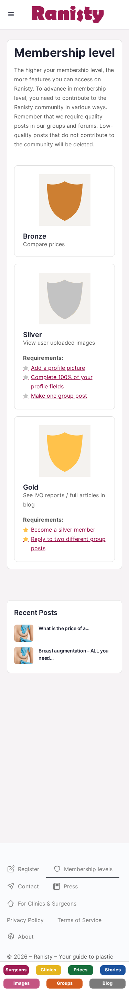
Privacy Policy (25, 920)
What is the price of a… (64, 628)
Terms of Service (79, 920)
